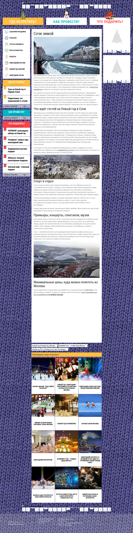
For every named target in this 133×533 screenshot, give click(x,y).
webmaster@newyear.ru (15, 522)
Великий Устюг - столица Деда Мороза (73, 345)
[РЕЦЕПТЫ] (10, 59)
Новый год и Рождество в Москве (44, 345)
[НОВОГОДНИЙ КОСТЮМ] (15, 65)
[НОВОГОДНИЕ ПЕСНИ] (14, 77)
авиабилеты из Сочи (66, 150)
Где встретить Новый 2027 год (13, 27)
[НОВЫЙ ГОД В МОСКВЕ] (15, 71)
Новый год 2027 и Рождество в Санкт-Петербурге (49, 349)
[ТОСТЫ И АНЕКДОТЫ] (14, 46)
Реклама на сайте (44, 521)
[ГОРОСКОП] (10, 40)
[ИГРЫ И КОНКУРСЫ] (14, 52)
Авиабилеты (62, 521)
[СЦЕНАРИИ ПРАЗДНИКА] (15, 34)
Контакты (41, 523)
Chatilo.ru (61, 523)
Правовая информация (46, 519)
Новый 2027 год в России (29, 27)
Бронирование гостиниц (66, 519)
